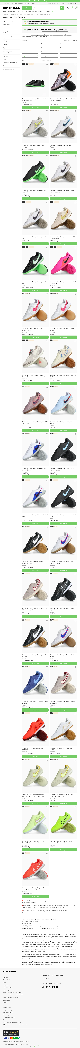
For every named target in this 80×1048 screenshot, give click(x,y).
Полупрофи (43, 927)
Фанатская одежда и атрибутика (9, 37)
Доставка (27, 3)
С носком (29, 925)
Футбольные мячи (8, 48)
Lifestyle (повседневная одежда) (7, 42)
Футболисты (7, 56)
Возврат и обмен (8, 1012)
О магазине (6, 3)
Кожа (29, 923)
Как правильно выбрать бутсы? (12, 1022)
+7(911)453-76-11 (72, 3)
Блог (4, 982)
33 (32, 928)
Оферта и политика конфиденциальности (15, 1024)
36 (38, 928)
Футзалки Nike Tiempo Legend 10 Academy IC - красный (33, 888)
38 (42, 928)
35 (36, 928)
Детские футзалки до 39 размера (61, 35)
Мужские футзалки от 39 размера (41, 35)
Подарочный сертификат (10, 1020)
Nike (32, 36)
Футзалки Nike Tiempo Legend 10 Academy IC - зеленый (61, 842)
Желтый (53, 919)
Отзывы (34, 3)
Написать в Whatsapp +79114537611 (13, 995)
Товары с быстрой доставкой (8, 70)
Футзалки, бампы (29, 14)
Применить (67, 40)
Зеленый (48, 919)
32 (31, 928)
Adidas (29, 36)
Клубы (5, 59)
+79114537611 (46, 978)
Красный (37, 919)
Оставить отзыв (7, 987)
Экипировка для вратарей (8, 52)
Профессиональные (33, 927)
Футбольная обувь (16, 14)
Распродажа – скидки (9, 66)
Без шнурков (35, 921)
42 (49, 928)
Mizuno (45, 36)
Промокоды (6, 990)
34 (34, 928)
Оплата (5, 1005)
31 (29, 928)
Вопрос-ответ (7, 1007)
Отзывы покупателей (9, 1017)
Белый (27, 919)
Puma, (37, 36)
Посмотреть (35, 107)
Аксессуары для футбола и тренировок (10, 32)
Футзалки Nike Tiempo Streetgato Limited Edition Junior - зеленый (33, 795)
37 (40, 928)
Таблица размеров (17, 3)
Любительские (52, 927)
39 (44, 928)
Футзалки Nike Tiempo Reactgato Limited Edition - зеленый (33, 842)
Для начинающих (62, 927)
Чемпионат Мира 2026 (10, 62)
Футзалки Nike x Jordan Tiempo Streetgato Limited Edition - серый (33, 376)
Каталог (28, 8)
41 (47, 928)
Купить (29, 104)
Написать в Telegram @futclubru (12, 992)
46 (58, 928)
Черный (32, 919)
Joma (40, 36)
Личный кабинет (8, 979)
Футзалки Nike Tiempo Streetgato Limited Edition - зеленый (61, 795)
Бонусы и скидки (8, 1010)
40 (46, 928)
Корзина (5, 977)
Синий (43, 919)
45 (55, 928)
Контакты (6, 985)
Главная (5, 14)
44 (54, 928)
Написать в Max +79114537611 (11, 997)
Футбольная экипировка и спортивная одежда (9, 26)
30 (27, 928)
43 (51, 928)
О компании (6, 1000)
